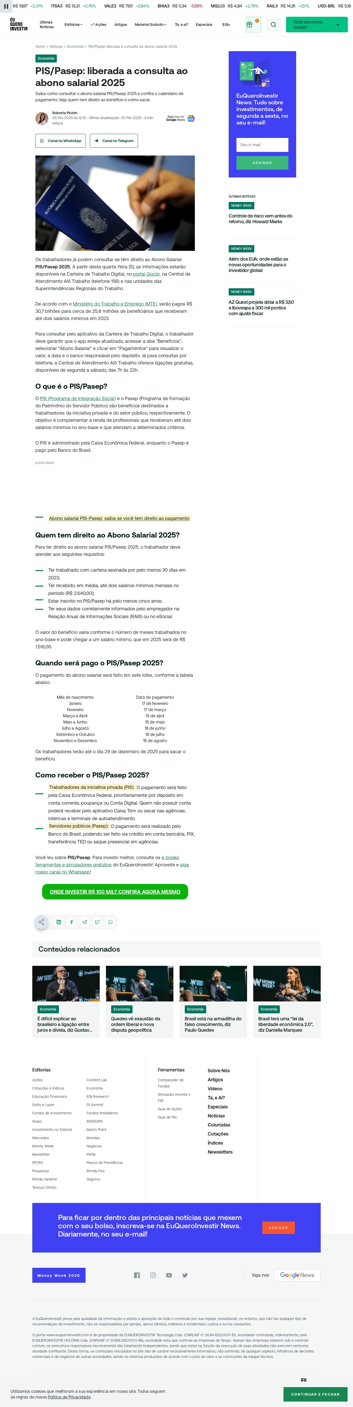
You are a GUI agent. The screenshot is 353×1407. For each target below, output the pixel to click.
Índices (215, 1143)
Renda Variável (44, 1179)
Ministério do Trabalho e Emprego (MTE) (115, 304)
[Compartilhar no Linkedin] (58, 922)
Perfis (91, 1154)
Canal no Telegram (118, 141)
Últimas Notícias (47, 24)
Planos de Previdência (105, 1163)
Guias (37, 1121)
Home (40, 46)
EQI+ (226, 24)
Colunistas (219, 1125)
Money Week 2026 (58, 1275)
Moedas (93, 1138)
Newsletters (220, 1152)
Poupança (40, 1171)
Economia (75, 46)
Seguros (93, 1179)
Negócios (94, 1146)
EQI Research (98, 1096)
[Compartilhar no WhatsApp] (110, 922)
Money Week (43, 1146)
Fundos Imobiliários (102, 1113)
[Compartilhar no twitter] (97, 922)
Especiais (204, 24)
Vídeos (215, 1088)
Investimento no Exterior (52, 1130)
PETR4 (37, 1163)
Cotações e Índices (48, 1088)
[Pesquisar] (273, 24)
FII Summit (95, 1105)
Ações (37, 1080)
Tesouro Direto (44, 1187)
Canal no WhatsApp (64, 141)
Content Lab (97, 1080)
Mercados (40, 1138)
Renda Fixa (96, 1171)
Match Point (96, 1130)
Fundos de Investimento (52, 1113)
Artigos (120, 24)
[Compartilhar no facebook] (71, 922)
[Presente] (253, 24)
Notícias (56, 46)
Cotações (218, 1134)
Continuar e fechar (315, 1394)
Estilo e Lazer (43, 1105)
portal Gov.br (146, 274)
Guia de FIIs (167, 1117)
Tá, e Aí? (216, 1097)
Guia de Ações (170, 1109)
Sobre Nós (219, 1070)
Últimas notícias (242, 196)
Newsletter (41, 1154)
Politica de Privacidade (69, 1397)
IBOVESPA (95, 1121)
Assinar (262, 163)
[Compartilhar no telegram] (84, 922)
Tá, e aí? (181, 24)
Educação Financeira (49, 1096)
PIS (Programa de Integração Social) (78, 398)
